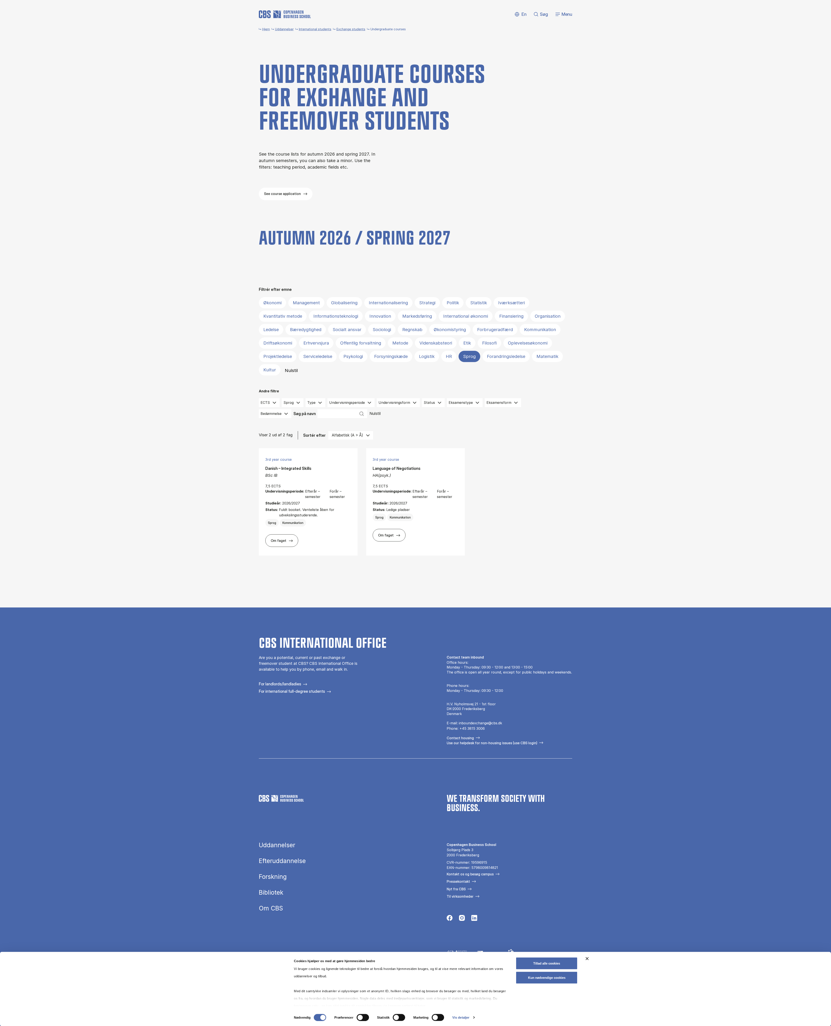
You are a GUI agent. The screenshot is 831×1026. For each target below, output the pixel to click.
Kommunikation (540, 329)
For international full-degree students (292, 691)
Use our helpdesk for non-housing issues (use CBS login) (492, 743)
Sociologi (382, 329)
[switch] (363, 1017)
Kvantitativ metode (282, 316)
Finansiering (511, 316)
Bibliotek (271, 892)
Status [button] (429, 402)
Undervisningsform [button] (394, 402)
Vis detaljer (460, 1017)
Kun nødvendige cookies (546, 977)
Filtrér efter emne (275, 289)
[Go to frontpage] (285, 14)
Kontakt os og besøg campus (470, 874)
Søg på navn (304, 413)
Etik (467, 343)
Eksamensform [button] (498, 402)
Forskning (273, 877)
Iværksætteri (511, 302)
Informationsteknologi (335, 316)
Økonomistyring (450, 329)
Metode (400, 343)
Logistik (427, 356)
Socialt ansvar (347, 329)
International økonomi (465, 316)
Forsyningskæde (391, 356)
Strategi (427, 302)
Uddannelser (284, 29)
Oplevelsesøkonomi (528, 343)
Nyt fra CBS (456, 889)
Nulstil (291, 370)
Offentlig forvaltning (360, 343)
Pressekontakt (458, 881)
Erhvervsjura (316, 343)
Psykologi (353, 356)
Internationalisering (388, 302)
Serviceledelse (317, 356)
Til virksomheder (460, 896)
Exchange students (350, 29)
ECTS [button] (265, 402)
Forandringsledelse (506, 356)
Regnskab (412, 329)
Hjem (266, 29)
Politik (453, 302)
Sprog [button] (288, 402)
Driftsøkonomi (277, 343)
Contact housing (460, 738)
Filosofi (489, 343)
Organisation (547, 316)
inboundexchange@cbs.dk (480, 723)
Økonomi (272, 302)
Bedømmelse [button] (271, 413)
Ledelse (271, 329)
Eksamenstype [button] (461, 402)
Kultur (269, 369)
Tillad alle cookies (546, 963)
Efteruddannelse (282, 861)
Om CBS (271, 908)
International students (315, 29)
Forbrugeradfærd (495, 329)
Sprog (469, 356)
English (521, 14)
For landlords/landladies (280, 684)
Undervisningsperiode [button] (347, 402)
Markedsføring (417, 316)
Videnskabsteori (435, 343)
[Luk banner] (587, 958)
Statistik (478, 302)
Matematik (547, 356)
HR (449, 356)
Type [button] (311, 402)
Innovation (380, 316)
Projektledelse (277, 356)
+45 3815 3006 (472, 728)
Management (306, 302)
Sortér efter (314, 435)
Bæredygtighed (305, 329)
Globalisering (344, 302)
